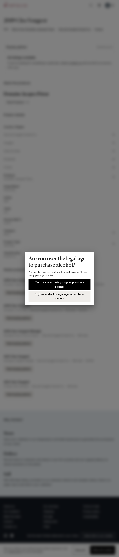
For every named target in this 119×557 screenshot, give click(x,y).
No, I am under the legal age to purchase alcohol (59, 296)
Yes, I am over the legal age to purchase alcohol (59, 284)
